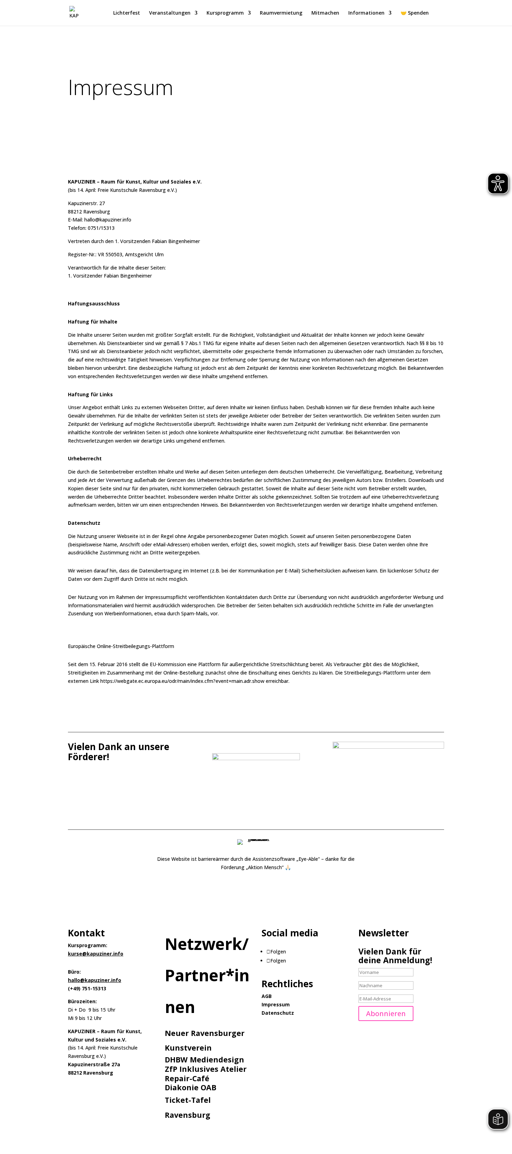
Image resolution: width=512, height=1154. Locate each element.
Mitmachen (325, 13)
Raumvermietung (281, 13)
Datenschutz (278, 1012)
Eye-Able (308, 859)
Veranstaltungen (170, 13)
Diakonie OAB (190, 1087)
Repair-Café (187, 1078)
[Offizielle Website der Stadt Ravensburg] (256, 758)
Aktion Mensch (265, 867)
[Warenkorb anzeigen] (440, 14)
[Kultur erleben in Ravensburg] (388, 746)
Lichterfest (126, 13)
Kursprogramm (225, 13)
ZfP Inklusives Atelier (206, 1069)
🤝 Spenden (415, 13)
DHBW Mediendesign (204, 1059)
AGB (267, 996)
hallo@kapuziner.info (94, 980)
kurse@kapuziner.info (95, 953)
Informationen (366, 13)
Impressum (276, 1004)
